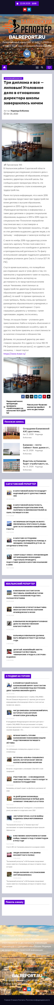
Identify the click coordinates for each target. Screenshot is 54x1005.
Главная (7, 1000)
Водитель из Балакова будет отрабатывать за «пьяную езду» (35, 464)
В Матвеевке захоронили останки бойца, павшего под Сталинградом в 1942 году (30, 838)
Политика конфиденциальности (38, 1000)
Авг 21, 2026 (28, 434)
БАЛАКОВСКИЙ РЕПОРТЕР (13, 78)
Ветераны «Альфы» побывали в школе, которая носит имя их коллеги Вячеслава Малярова (28, 760)
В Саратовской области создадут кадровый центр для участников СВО (30, 493)
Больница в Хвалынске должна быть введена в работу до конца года (29, 638)
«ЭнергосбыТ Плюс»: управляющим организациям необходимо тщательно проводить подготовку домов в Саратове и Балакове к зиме (27, 560)
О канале (14, 1000)
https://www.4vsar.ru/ (15, 353)
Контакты (21, 1000)
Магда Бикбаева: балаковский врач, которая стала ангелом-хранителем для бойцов (30, 713)
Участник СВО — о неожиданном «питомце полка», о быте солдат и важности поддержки (30, 779)
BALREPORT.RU (27, 37)
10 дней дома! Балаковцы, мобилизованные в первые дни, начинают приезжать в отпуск (28, 799)
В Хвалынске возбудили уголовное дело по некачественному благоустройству (30, 623)
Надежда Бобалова (20, 111)
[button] (43, 67)
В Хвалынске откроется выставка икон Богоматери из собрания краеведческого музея (29, 609)
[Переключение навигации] (37, 67)
